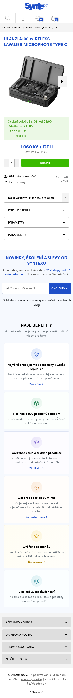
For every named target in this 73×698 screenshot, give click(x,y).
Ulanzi (58, 27)
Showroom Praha (20, 647)
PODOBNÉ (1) (17, 234)
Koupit (45, 163)
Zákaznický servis (19, 622)
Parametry (16, 222)
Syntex (6, 27)
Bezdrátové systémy (38, 27)
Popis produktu (20, 210)
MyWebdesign (36, 683)
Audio (17, 27)
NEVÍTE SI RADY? (16, 659)
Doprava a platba (19, 634)
